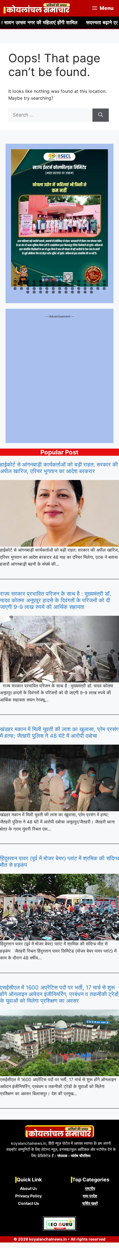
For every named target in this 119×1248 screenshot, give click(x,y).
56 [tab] (91, 292)
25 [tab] (72, 284)
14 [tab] (98, 281)
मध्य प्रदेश (90, 1195)
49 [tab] (47, 292)
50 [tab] (53, 292)
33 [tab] (28, 288)
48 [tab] (41, 292)
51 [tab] (60, 292)
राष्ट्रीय (90, 1188)
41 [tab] (79, 288)
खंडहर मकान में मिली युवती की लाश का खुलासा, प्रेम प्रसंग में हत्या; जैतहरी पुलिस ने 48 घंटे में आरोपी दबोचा (59, 732)
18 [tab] (28, 284)
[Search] (100, 115)
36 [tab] (47, 288)
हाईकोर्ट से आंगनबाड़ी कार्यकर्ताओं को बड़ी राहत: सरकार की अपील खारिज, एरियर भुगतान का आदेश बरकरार (59, 467)
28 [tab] (91, 284)
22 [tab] (53, 284)
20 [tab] (41, 284)
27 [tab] (85, 284)
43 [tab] (91, 288)
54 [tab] (79, 292)
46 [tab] (28, 292)
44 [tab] (98, 288)
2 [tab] (21, 281)
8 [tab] (59, 281)
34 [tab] (34, 288)
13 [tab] (91, 281)
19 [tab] (34, 284)
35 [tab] (41, 288)
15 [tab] (104, 281)
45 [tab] (104, 288)
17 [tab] (21, 284)
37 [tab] (53, 288)
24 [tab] (66, 284)
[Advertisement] (59, 378)
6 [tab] (46, 281)
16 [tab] (15, 284)
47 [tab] (34, 292)
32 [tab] (21, 288)
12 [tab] (85, 281)
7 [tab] (53, 281)
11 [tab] (79, 281)
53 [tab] (72, 292)
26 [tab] (79, 284)
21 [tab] (47, 284)
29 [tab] (98, 284)
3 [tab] (27, 281)
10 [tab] (72, 281)
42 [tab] (85, 288)
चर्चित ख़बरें (90, 1203)
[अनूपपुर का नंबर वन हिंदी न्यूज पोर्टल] (37, 8)
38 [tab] (60, 288)
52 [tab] (66, 292)
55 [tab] (85, 292)
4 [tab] (34, 281)
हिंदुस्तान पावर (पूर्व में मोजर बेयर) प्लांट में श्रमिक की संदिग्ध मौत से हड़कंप (59, 861)
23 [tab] (60, 284)
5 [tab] (40, 281)
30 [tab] (104, 284)
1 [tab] (15, 281)
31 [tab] (15, 288)
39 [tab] (66, 288)
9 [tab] (66, 281)
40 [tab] (72, 288)
